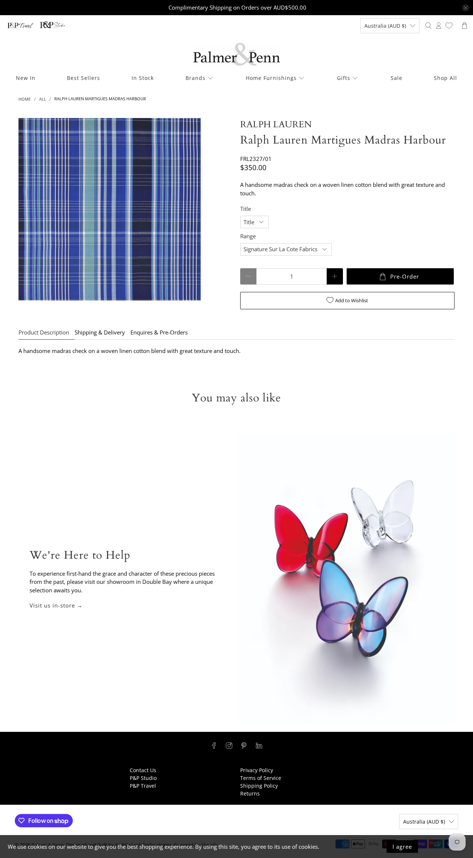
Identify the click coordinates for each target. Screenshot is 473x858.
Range (248, 236)
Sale (396, 77)
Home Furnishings (271, 77)
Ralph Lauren (276, 124)
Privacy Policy (256, 770)
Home (24, 99)
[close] (465, 7)
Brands (195, 77)
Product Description (43, 332)
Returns (250, 793)
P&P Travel (143, 785)
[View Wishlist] (449, 25)
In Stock (143, 77)
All (42, 99)
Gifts (343, 77)
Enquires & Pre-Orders (159, 332)
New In (25, 77)
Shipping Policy (259, 785)
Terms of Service (260, 777)
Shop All (445, 77)
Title (245, 208)
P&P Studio (143, 777)
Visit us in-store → (56, 605)
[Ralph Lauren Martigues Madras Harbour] (109, 209)
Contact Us (143, 770)
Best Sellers (83, 77)
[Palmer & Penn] (236, 54)
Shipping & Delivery (100, 332)
